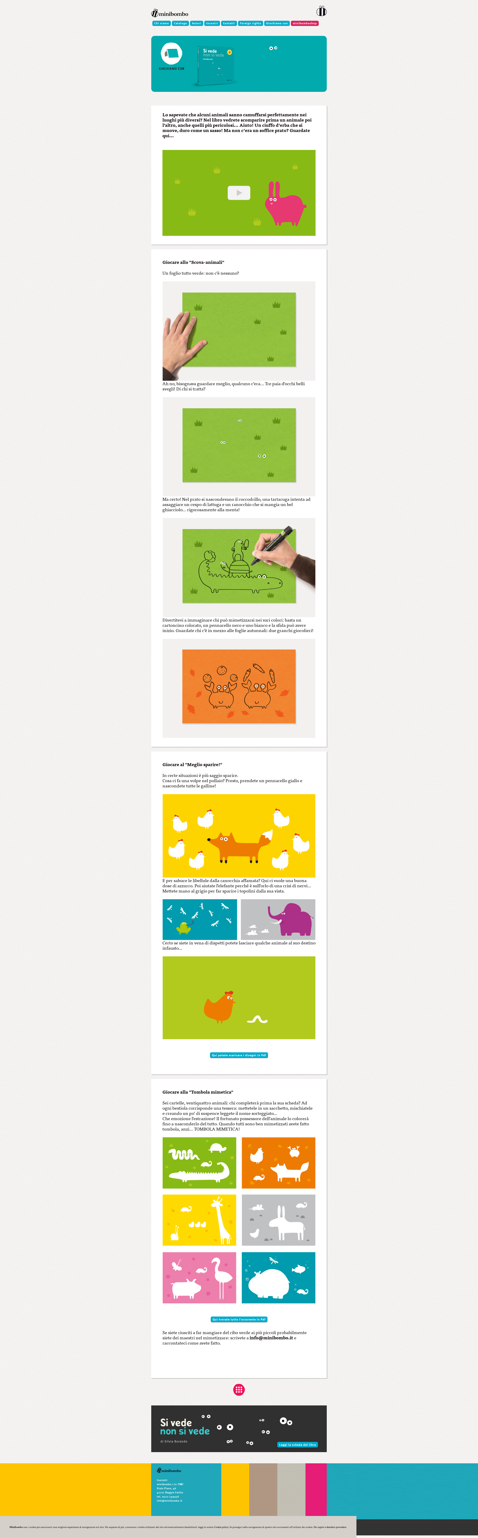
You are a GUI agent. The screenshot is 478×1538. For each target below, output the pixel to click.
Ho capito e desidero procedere (330, 1527)
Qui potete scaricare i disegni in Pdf (239, 1055)
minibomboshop (305, 23)
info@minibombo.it (271, 1337)
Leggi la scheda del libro (297, 1444)
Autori (196, 23)
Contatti (229, 23)
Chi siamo (161, 23)
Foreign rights (250, 23)
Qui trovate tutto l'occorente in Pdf (239, 1319)
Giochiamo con (277, 23)
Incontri (212, 23)
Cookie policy (221, 1527)
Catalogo (180, 23)
